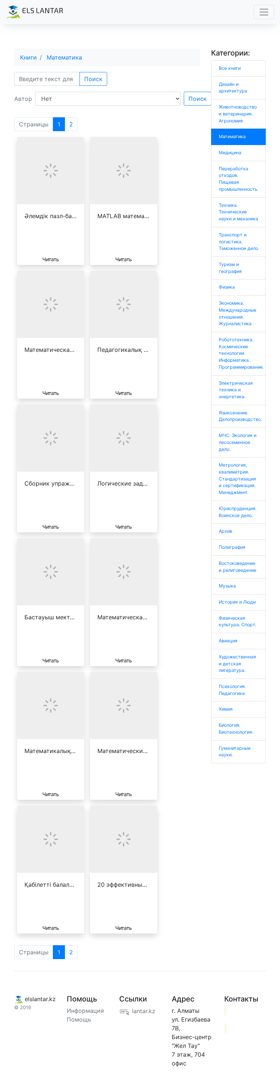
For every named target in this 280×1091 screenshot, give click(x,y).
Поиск (93, 79)
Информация (85, 1010)
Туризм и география (230, 268)
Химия (226, 709)
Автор (23, 98)
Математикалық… (49, 750)
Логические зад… (122, 483)
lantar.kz (142, 1011)
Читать (50, 259)
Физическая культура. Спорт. (237, 621)
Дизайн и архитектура (233, 87)
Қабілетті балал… (49, 884)
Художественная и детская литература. (237, 663)
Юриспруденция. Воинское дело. (237, 512)
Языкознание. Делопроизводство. (240, 416)
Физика (227, 287)
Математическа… (49, 349)
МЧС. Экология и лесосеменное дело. (237, 442)
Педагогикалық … (122, 349)
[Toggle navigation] (264, 12)
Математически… (122, 750)
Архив (225, 531)
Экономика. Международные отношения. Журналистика (237, 313)
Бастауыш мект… (49, 617)
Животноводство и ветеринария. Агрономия (238, 113)
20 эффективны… (122, 884)
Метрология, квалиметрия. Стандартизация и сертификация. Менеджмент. (237, 478)
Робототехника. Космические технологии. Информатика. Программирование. (241, 353)
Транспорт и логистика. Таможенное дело (238, 241)
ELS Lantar (41, 10)
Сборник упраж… (49, 483)
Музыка (227, 586)
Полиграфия (232, 547)
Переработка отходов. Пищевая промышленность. (238, 179)
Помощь (79, 1019)
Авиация (228, 640)
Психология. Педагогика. (232, 690)
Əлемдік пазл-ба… (50, 216)
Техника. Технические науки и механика (238, 211)
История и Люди (237, 602)
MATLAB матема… (123, 216)
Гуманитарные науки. (234, 751)
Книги (28, 57)
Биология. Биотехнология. (236, 728)
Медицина (230, 152)
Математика (64, 57)
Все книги (230, 68)
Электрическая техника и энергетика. (236, 389)
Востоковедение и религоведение (237, 566)
